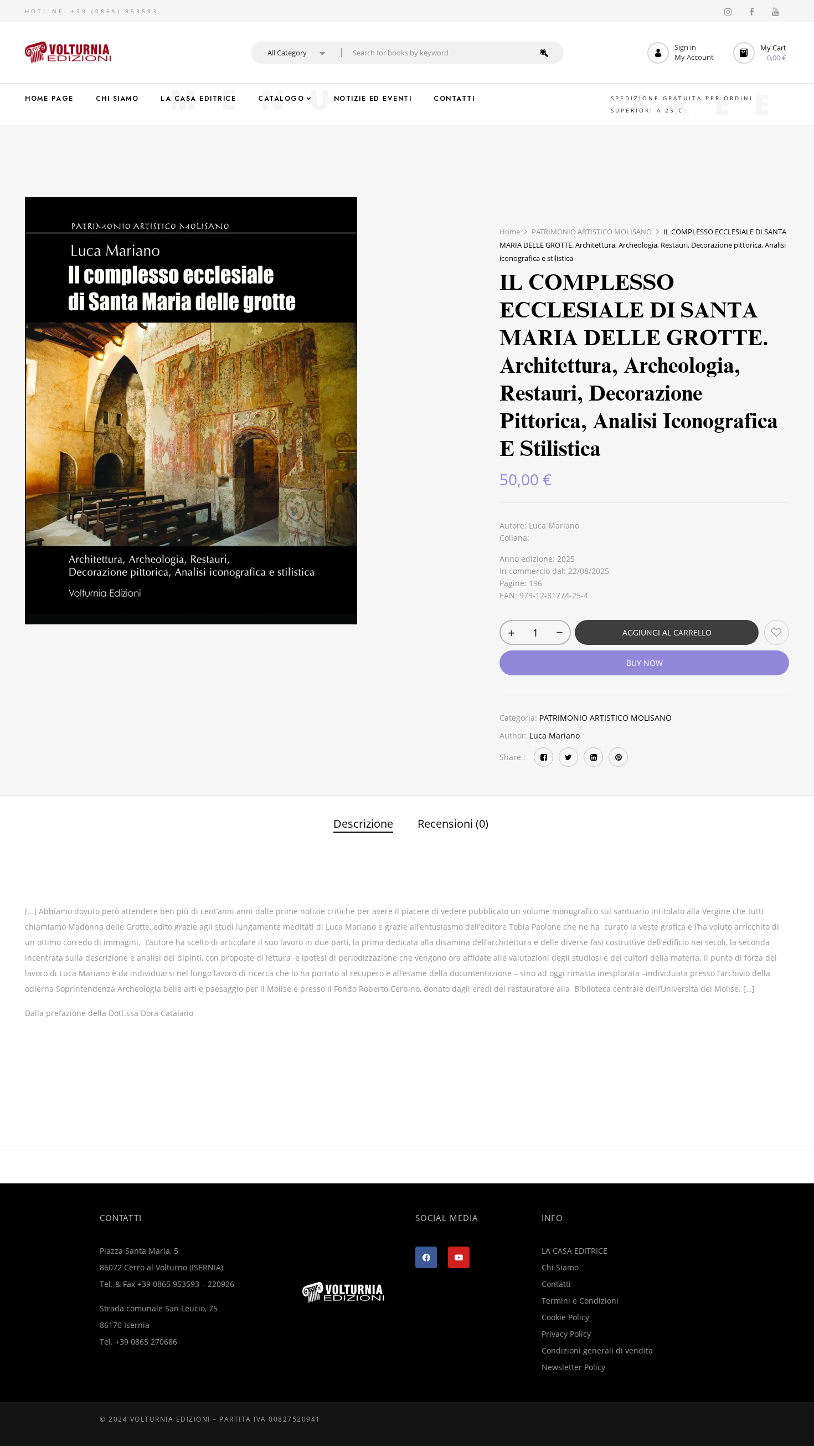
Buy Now (644, 663)
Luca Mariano (554, 735)
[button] (761, 53)
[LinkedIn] (593, 757)
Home (509, 232)
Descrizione (363, 824)
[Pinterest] (618, 757)
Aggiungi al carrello (667, 632)
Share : (512, 757)
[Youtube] (459, 1257)
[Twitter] (568, 757)
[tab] (363, 825)
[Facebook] (543, 757)
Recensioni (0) (453, 824)
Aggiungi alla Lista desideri (776, 632)
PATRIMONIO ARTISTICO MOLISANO (592, 232)
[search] (544, 53)
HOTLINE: (46, 11)
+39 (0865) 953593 (114, 11)
